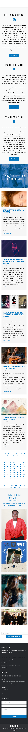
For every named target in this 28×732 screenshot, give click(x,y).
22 (23, 458)
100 (4, 483)
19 (14, 458)
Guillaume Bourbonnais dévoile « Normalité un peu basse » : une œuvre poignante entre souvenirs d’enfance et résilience (13, 658)
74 (10, 474)
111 (24, 485)
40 (14, 464)
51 (4, 468)
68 (14, 472)
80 (7, 476)
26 (14, 460)
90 (17, 479)
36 (23, 462)
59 (7, 470)
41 (17, 464)
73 (7, 474)
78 (23, 474)
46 (10, 466)
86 (4, 479)
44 (4, 466)
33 (14, 462)
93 (4, 481)
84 (20, 476)
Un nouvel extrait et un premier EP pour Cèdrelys (14, 367)
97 (17, 481)
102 (12, 483)
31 (7, 462)
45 (7, 466)
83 (17, 476)
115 (19, 487)
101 (8, 483)
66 (7, 472)
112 (7, 487)
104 (20, 483)
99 (23, 481)
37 (4, 464)
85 (23, 476)
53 (10, 468)
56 (20, 468)
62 (17, 470)
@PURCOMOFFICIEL (14, 500)
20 (17, 458)
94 (7, 481)
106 (4, 485)
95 (10, 481)
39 (10, 464)
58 (4, 470)
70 (20, 472)
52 (7, 468)
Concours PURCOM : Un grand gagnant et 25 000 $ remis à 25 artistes (13, 261)
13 (17, 456)
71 (23, 472)
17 (7, 458)
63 (20, 470)
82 (14, 476)
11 (10, 456)
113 (11, 487)
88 (10, 479)
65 (4, 472)
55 (17, 468)
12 (13, 456)
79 (4, 476)
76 (17, 474)
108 (12, 485)
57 (23, 468)
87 (7, 479)
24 (7, 460)
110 (20, 485)
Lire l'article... (6, 233)
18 (10, 458)
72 (4, 474)
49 (20, 466)
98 (20, 481)
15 (23, 456)
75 (14, 474)
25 (10, 460)
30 (4, 462)
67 (10, 472)
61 (14, 470)
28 (20, 460)
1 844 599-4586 (15, 1)
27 (17, 460)
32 (10, 462)
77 (20, 474)
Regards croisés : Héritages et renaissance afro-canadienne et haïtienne (14, 315)
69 (17, 472)
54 (14, 468)
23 (4, 460)
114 (15, 487)
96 (14, 481)
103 (16, 483)
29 (23, 460)
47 (14, 466)
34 (17, 462)
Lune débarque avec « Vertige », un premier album (13, 419)
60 (10, 470)
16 (4, 458)
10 (7, 456)
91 (20, 479)
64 (23, 470)
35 (20, 462)
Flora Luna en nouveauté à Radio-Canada (10, 665)
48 (17, 466)
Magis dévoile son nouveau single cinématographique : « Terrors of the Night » (14, 651)
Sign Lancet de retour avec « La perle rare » (13, 211)
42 (20, 464)
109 (16, 485)
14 (20, 456)
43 (23, 464)
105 (24, 483)
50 (23, 466)
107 (8, 485)
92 (23, 479)
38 (7, 464)
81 (10, 476)
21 (20, 458)
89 (14, 479)
